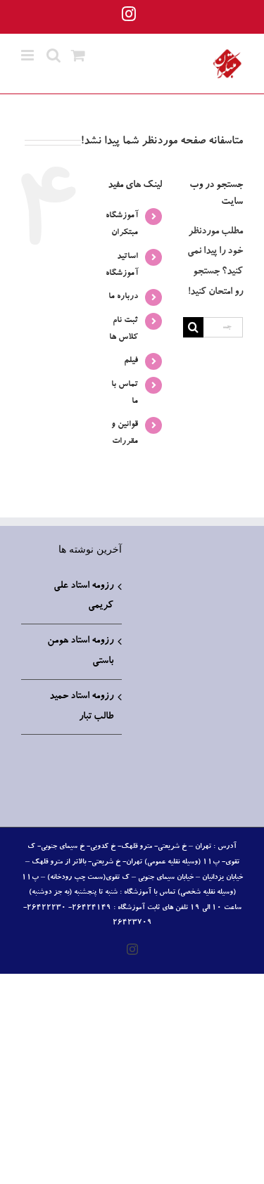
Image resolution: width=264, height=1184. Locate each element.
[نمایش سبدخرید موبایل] (78, 55)
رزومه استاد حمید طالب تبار (81, 707)
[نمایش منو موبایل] (28, 55)
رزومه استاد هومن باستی (80, 651)
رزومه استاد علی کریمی (83, 596)
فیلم (131, 361)
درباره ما (123, 297)
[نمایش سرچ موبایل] (53, 55)
